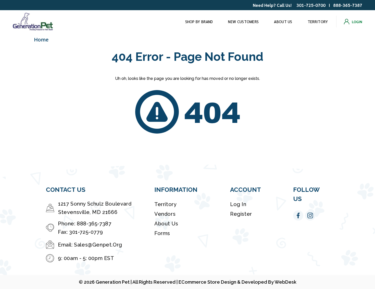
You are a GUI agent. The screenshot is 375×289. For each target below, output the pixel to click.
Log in (238, 204)
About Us (283, 21)
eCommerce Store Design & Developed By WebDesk (237, 282)
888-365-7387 (347, 5)
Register (241, 214)
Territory (318, 21)
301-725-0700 (311, 5)
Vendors (165, 214)
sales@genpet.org (98, 245)
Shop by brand (199, 21)
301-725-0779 (86, 232)
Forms (162, 233)
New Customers (243, 21)
